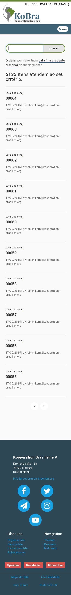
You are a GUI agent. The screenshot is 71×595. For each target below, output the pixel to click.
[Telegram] (24, 505)
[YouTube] (35, 519)
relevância (30, 60)
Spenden (13, 565)
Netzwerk (50, 548)
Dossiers (50, 544)
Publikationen (16, 552)
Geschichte (15, 544)
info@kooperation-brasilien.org (33, 478)
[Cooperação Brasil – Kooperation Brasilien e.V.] (21, 12)
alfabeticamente (30, 65)
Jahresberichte (18, 548)
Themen (49, 540)
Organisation (16, 540)
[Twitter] (47, 490)
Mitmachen (55, 565)
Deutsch (31, 4)
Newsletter (33, 565)
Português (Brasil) (54, 4)
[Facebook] (24, 490)
